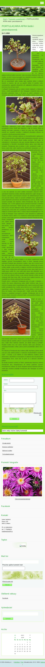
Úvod (5, 19)
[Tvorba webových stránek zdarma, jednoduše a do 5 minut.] (13, 662)
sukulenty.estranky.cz (13, 10)
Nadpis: (6, 384)
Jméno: (6, 380)
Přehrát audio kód (7, 581)
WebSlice (17, 662)
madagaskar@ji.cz (7, 531)
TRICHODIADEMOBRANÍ (22, 499)
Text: (5, 390)
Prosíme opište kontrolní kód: (18, 408)
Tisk (22, 662)
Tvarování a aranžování (16, 19)
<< (15, 635)
